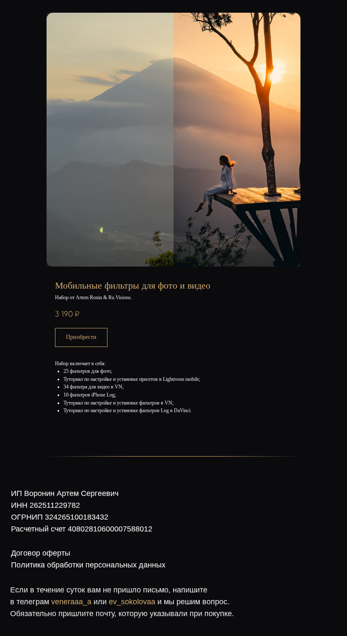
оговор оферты (43, 553)
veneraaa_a (71, 601)
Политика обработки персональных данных (88, 565)
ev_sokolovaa (132, 601)
